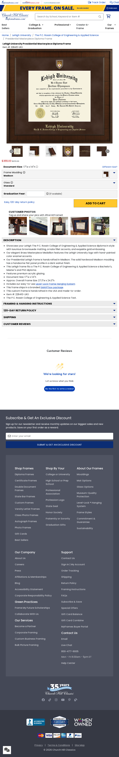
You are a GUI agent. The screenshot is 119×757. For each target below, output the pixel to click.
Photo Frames (23, 527)
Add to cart (96, 203)
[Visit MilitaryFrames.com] (31, 2)
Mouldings (83, 474)
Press (18, 570)
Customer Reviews (17, 324)
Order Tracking (70, 570)
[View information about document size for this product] (37, 167)
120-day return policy (19, 310)
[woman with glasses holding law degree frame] (59, 226)
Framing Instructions (73, 589)
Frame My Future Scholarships (32, 608)
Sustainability (85, 528)
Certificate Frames (26, 480)
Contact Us (68, 558)
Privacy (38, 745)
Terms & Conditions (59, 745)
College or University (58, 474)
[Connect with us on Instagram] (56, 699)
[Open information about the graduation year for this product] (47, 193)
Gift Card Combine (72, 620)
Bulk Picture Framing (26, 645)
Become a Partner (25, 626)
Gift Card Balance (71, 614)
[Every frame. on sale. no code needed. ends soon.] (59, 8)
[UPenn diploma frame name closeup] (38, 226)
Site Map (80, 745)
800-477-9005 (70, 651)
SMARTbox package (51, 287)
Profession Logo (55, 500)
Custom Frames (24, 502)
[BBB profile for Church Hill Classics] (35, 722)
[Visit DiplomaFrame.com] (10, 2)
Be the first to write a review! (59, 388)
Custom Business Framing (30, 638)
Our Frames (109, 26)
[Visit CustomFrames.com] (52, 2)
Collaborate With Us (27, 614)
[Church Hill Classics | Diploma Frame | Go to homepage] (15, 16)
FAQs (64, 595)
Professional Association (53, 492)
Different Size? (109, 166)
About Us (20, 558)
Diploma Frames (24, 474)
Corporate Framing (26, 632)
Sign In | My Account (73, 564)
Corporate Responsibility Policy (33, 595)
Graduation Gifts (56, 525)
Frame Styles (84, 512)
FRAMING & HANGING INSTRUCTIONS (27, 303)
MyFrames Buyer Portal (74, 626)
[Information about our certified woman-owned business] (83, 722)
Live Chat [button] (66, 645)
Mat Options (84, 480)
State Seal (52, 506)
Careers (19, 564)
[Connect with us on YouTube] (63, 699)
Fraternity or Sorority (58, 518)
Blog (17, 583)
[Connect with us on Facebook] (43, 699)
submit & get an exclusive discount (59, 444)
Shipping (9, 317)
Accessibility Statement (29, 589)
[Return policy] (59, 722)
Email (64, 639)
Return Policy (68, 583)
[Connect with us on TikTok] (49, 699)
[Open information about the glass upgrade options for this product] (12, 182)
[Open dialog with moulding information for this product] (24, 172)
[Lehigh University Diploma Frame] (18, 226)
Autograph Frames (26, 521)
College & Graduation (35, 26)
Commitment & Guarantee (86, 520)
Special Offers (69, 608)
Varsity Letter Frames (27, 509)
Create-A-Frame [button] (82, 26)
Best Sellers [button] (5, 26)
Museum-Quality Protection (87, 494)
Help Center (68, 663)
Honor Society (54, 512)
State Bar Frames (25, 496)
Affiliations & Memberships (30, 577)
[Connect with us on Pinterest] (69, 699)
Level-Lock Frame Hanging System (55, 284)
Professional (62, 24)
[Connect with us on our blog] (75, 699)
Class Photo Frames (26, 515)
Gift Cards (21, 533)
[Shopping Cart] (108, 17)
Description (12, 240)
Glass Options (85, 486)
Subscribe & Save (71, 601)
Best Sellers (21, 540)
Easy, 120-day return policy (19, 202)
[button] (114, 2)
